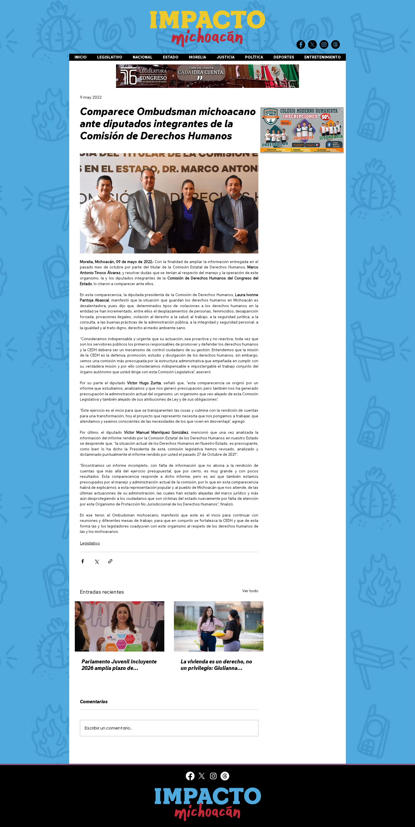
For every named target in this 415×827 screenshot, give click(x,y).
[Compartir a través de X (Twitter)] (96, 561)
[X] (201, 776)
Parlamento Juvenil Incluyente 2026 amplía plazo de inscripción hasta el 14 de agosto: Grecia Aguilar (119, 664)
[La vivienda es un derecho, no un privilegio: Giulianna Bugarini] (218, 626)
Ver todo (250, 590)
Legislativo (90, 543)
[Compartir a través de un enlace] (110, 561)
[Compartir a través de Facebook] (82, 561)
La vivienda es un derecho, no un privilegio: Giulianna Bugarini (216, 664)
